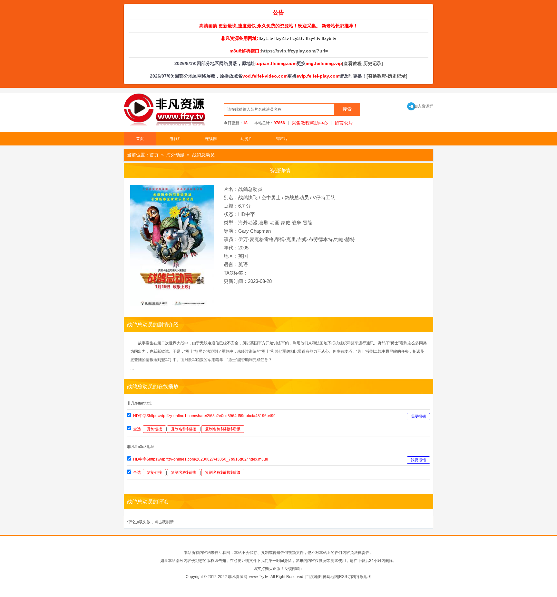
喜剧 (264, 222)
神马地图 (330, 576)
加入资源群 (420, 106)
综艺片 (282, 138)
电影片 (175, 138)
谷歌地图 (363, 576)
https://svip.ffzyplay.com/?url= (294, 50)
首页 (140, 138)
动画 (274, 222)
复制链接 (154, 429)
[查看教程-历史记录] (362, 63)
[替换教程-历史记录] (386, 76)
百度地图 (314, 576)
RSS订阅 (347, 576)
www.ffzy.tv (258, 576)
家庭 (285, 222)
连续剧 (211, 138)
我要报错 (418, 416)
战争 (296, 222)
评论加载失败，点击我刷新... (152, 522)
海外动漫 (175, 154)
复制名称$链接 (183, 429)
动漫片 (246, 138)
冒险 (307, 222)
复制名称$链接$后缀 (222, 429)
